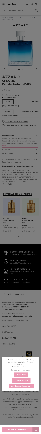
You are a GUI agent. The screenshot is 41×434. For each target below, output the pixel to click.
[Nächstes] (36, 69)
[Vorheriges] (4, 69)
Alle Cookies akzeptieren (21, 386)
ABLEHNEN (21, 375)
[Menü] (4, 4)
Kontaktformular (21, 320)
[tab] (20, 141)
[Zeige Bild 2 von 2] (22, 69)
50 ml (8, 102)
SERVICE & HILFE (31, 391)
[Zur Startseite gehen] (12, 4)
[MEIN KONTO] (32, 4)
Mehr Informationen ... (20, 367)
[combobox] (18, 10)
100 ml (7, 112)
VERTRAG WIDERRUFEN (20, 395)
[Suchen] (36, 10)
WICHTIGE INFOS (9, 326)
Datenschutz (15, 370)
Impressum (26, 370)
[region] (20, 51)
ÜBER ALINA (7, 332)
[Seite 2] (20, 236)
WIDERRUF (18, 391)
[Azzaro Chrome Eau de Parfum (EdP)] (20, 48)
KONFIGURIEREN (21, 380)
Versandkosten (8, 402)
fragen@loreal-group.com (12, 162)
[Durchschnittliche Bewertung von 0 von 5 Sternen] (7, 90)
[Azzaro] (20, 25)
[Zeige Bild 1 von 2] (19, 69)
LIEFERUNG (7, 391)
